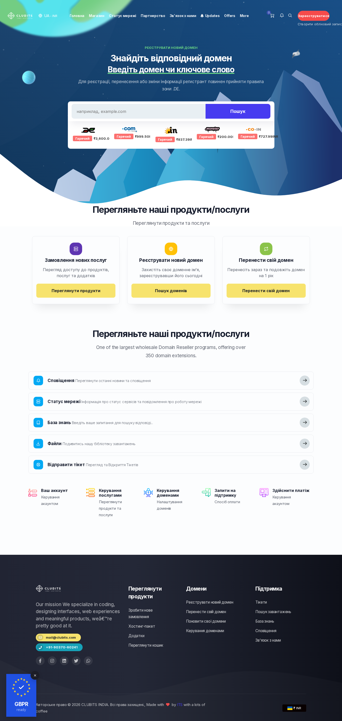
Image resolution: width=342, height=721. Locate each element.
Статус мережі (122, 16)
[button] (48, 15)
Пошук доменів (171, 290)
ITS (180, 704)
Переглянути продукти (76, 290)
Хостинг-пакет (141, 626)
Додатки (136, 635)
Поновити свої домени (206, 621)
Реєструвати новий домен (209, 602)
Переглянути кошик (145, 645)
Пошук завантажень (273, 611)
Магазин (96, 16)
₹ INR (296, 708)
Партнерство (153, 16)
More (244, 16)
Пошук (237, 111)
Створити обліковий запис (313, 24)
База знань (264, 621)
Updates (212, 16)
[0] (272, 16)
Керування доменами (205, 630)
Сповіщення (265, 630)
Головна (77, 16)
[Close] (35, 675)
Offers (229, 16)
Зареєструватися (313, 16)
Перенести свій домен (266, 290)
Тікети (261, 602)
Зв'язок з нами (183, 16)
